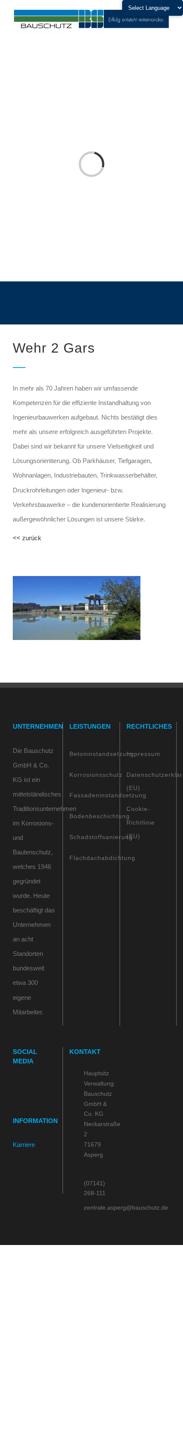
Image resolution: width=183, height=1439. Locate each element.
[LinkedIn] (38, 1085)
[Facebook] (15, 1085)
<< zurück (27, 537)
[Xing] (49, 1085)
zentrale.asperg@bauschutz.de (99, 1207)
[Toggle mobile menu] (166, 33)
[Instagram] (26, 1085)
